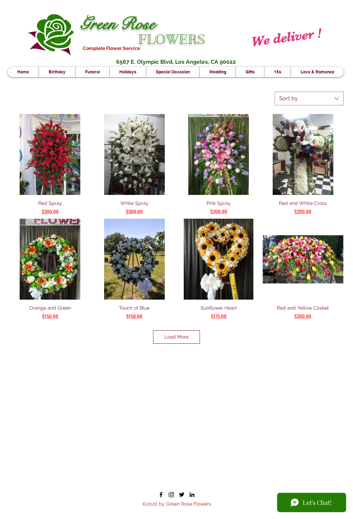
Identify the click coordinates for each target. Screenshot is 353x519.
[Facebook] (161, 494)
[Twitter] (181, 494)
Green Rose (117, 23)
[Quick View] (50, 154)
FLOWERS (171, 39)
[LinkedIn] (192, 494)
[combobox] (309, 98)
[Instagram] (171, 494)
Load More (176, 337)
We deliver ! (286, 37)
